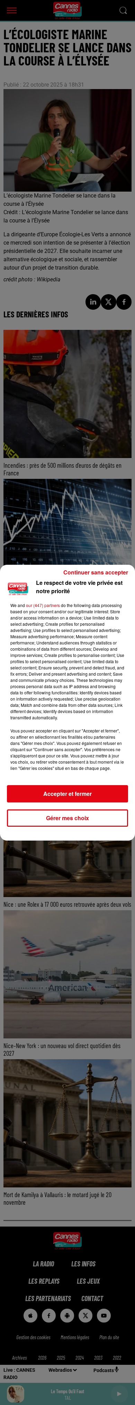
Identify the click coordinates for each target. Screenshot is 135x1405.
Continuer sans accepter (95, 572)
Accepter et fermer (67, 794)
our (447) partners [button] (43, 605)
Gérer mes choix (67, 818)
